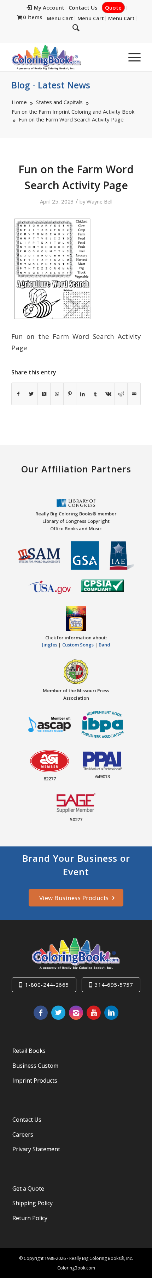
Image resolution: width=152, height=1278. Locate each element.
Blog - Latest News (50, 85)
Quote (113, 7)
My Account (49, 7)
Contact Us (83, 7)
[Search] (76, 27)
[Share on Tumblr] (95, 394)
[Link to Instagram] (76, 1013)
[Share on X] (31, 394)
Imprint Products (34, 1080)
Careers (22, 1134)
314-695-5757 (114, 984)
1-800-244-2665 (47, 984)
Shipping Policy (32, 1203)
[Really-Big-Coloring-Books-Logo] (63, 57)
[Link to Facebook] (41, 1013)
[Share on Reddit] (121, 394)
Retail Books (29, 1051)
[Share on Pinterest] (70, 394)
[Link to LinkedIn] (111, 1013)
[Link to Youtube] (94, 1013)
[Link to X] (58, 1013)
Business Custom (35, 1065)
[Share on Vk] (108, 394)
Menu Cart (60, 18)
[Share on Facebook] (18, 394)
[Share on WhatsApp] (57, 394)
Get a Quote (28, 1188)
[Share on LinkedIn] (82, 394)
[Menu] (131, 57)
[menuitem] (45, 8)
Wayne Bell (99, 201)
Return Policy (29, 1218)
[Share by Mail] (134, 394)
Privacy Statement (36, 1149)
